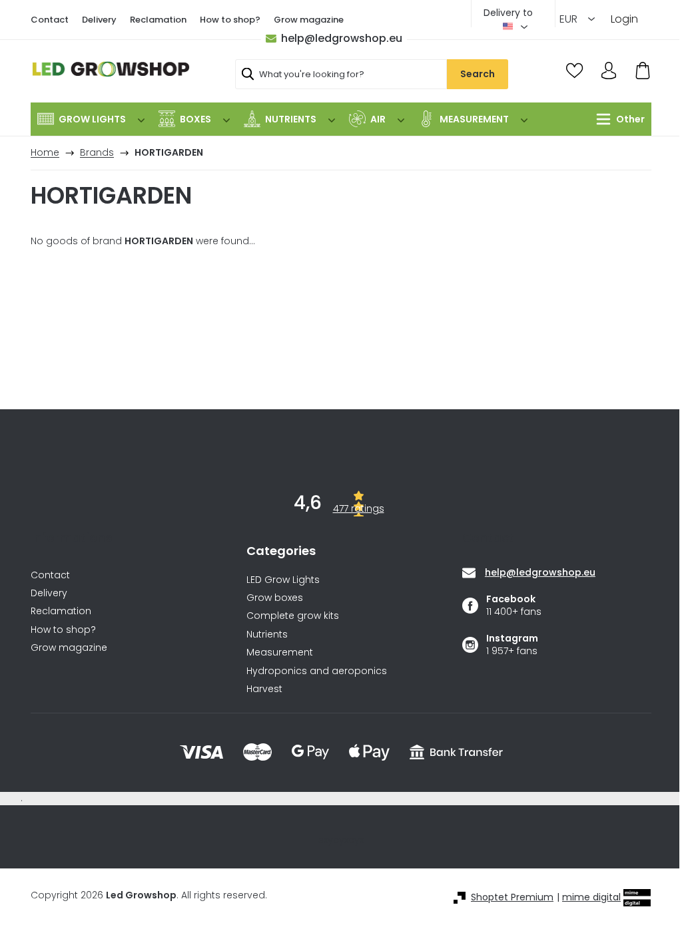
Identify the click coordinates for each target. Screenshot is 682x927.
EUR (569, 19)
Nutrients (267, 634)
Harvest (264, 689)
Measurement (279, 652)
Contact (50, 19)
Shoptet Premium (512, 897)
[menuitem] (91, 119)
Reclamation (158, 19)
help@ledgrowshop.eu (341, 38)
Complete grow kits (292, 616)
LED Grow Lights (283, 580)
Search (477, 74)
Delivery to (508, 12)
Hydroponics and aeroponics (316, 671)
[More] (617, 119)
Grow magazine (309, 19)
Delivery (99, 19)
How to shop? (230, 19)
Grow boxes (274, 598)
